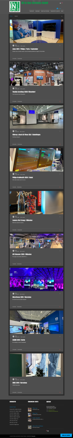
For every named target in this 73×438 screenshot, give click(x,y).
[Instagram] (62, 2)
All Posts (11, 16)
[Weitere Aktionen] (60, 45)
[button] (61, 16)
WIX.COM (33, 436)
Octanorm (16, 16)
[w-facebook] (60, 3)
